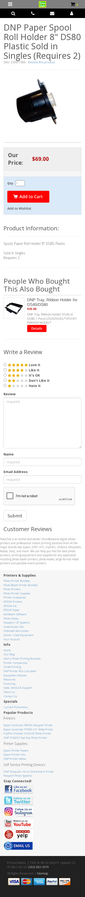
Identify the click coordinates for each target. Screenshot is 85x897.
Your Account (12, 639)
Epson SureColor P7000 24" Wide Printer (28, 729)
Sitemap (42, 873)
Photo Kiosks (11, 618)
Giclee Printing (12, 667)
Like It (33, 370)
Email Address (16, 471)
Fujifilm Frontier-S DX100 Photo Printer (27, 733)
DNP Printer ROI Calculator (20, 671)
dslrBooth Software (15, 614)
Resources (9, 679)
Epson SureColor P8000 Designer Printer (28, 725)
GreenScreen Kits (14, 626)
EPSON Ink (10, 606)
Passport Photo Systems (18, 775)
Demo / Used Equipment (19, 635)
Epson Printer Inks (15, 754)
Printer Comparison (16, 663)
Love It (34, 365)
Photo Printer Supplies (17, 593)
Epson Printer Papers (16, 750)
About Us (9, 692)
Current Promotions (16, 707)
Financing (9, 683)
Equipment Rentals (15, 675)
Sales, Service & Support (18, 687)
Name (9, 454)
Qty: (10, 183)
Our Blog (9, 654)
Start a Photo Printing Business (22, 658)
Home (7, 650)
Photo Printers (12, 589)
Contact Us (10, 696)
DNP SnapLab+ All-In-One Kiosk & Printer (29, 771)
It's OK (34, 375)
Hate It (34, 385)
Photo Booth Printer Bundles (21, 585)
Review (10, 394)
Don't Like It (39, 380)
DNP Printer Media (15, 758)
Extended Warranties (16, 631)
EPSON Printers (13, 601)
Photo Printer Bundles (17, 581)
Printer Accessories (15, 597)
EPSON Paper (12, 610)
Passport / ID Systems (17, 622)
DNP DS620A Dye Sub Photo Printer (25, 737)
